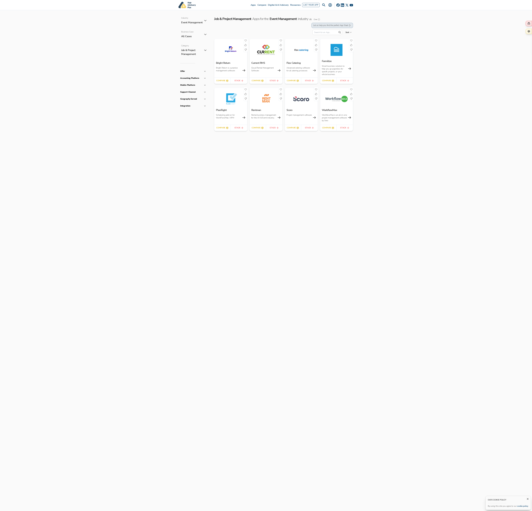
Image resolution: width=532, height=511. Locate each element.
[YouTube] (351, 5)
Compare (261, 5)
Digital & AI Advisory (278, 5)
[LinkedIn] (342, 5)
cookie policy (522, 506)
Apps (253, 5)
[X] (347, 5)
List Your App (310, 5)
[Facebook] (338, 5)
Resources (295, 5)
